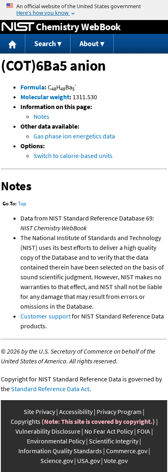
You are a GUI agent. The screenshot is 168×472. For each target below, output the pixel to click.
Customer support (45, 316)
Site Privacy (39, 411)
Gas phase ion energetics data (74, 136)
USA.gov (88, 460)
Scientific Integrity (113, 441)
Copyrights (25, 421)
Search (45, 43)
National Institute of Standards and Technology (18, 27)
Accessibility (76, 411)
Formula (32, 87)
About (89, 43)
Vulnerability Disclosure (47, 431)
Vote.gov (116, 460)
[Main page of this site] (12, 44)
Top (22, 203)
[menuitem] (12, 44)
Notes (41, 116)
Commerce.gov (126, 451)
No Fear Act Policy (108, 431)
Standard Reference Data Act (50, 389)
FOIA (143, 431)
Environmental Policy (56, 441)
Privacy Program (119, 411)
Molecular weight (44, 97)
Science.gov (56, 460)
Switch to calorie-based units (73, 155)
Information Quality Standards (60, 451)
